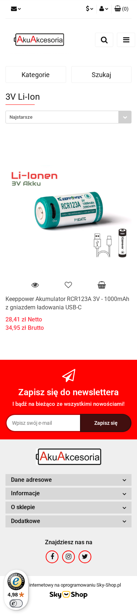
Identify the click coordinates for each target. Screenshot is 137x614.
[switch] (16, 603)
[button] (121, 9)
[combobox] (68, 117)
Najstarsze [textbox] (21, 117)
